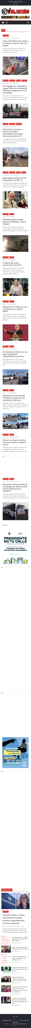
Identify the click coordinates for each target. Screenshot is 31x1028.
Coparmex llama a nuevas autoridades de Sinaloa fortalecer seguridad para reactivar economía (14, 919)
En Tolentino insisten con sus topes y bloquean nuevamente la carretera (15, 354)
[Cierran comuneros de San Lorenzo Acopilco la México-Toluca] (15, 464)
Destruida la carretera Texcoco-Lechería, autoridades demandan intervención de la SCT (13, 132)
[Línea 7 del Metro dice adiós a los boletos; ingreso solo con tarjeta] (15, 66)
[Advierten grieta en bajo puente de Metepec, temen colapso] (15, 243)
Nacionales (5, 35)
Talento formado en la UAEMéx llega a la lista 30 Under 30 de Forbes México (20, 939)
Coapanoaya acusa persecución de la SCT (12, 264)
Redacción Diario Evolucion (18, 926)
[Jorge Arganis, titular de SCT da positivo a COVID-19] (15, 199)
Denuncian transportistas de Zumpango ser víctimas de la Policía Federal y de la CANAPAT (15, 487)
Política (18, 80)
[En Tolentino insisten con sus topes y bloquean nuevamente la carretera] (15, 377)
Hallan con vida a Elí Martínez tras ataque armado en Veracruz (20, 948)
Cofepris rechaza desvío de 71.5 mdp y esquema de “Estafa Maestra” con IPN (20, 958)
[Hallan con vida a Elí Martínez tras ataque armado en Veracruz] (6, 949)
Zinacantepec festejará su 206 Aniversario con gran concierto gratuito (20, 969)
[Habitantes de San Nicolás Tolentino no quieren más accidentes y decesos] (15, 421)
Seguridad (24, 80)
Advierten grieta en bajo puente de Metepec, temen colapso (14, 221)
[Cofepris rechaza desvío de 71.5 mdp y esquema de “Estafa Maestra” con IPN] (6, 959)
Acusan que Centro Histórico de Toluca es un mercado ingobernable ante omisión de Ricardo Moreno (20, 989)
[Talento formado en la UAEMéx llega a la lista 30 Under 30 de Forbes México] (6, 940)
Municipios (5, 80)
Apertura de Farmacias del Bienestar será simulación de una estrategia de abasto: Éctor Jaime (20, 1001)
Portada (24, 172)
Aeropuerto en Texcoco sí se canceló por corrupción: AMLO (15, 309)
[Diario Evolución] (3, 22)
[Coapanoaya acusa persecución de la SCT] (15, 287)
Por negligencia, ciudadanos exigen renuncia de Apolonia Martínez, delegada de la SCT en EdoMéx (15, 89)
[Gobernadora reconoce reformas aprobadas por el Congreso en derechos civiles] (6, 979)
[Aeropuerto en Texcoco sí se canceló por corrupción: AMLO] (15, 332)
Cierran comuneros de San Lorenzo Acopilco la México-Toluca (15, 442)
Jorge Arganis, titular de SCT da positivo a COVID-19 (14, 179)
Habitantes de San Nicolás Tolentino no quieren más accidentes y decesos (14, 397)
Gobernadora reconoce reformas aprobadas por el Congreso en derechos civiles (19, 978)
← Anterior (4, 525)
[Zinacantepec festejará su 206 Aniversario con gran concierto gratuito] (6, 970)
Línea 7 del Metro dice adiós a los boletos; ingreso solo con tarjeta (15, 43)
